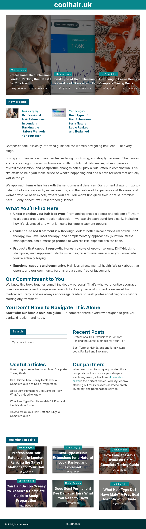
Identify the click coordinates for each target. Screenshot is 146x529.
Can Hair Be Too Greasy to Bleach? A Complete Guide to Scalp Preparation (26, 493)
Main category (18, 70)
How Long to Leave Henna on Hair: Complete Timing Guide (119, 460)
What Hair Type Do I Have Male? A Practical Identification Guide (119, 494)
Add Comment (39, 88)
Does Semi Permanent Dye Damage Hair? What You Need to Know (73, 493)
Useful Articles (108, 74)
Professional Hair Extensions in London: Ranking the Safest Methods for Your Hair (36, 79)
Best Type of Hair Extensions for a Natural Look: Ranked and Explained (80, 81)
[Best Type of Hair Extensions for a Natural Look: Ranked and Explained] (59, 112)
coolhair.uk (73, 4)
